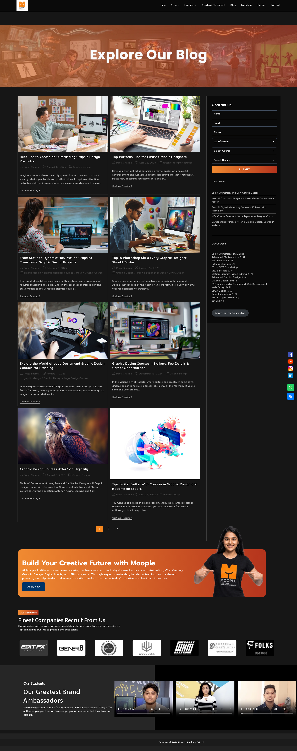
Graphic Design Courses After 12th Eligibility (54, 469)
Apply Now (33, 587)
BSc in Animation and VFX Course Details (235, 192)
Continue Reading (30, 190)
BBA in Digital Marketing (225, 297)
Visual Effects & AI (222, 270)
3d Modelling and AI (223, 264)
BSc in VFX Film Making (225, 267)
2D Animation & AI (222, 260)
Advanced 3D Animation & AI (228, 257)
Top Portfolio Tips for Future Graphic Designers (149, 157)
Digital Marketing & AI (224, 294)
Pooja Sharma (32, 167)
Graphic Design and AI (224, 280)
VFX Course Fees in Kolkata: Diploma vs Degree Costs (242, 216)
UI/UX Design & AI (222, 290)
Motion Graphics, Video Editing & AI (232, 274)
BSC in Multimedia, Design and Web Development (239, 284)
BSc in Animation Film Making (228, 253)
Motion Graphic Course (89, 273)
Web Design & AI (221, 287)
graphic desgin (32, 273)
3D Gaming (218, 300)
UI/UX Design (176, 273)
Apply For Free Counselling (230, 313)
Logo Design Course (76, 378)
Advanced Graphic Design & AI (229, 277)
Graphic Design (82, 167)
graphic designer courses (177, 163)
